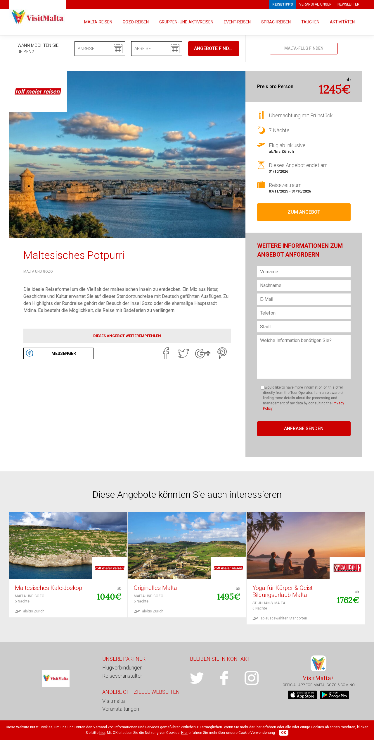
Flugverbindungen (122, 668)
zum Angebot (304, 212)
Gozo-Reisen (136, 22)
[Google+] (202, 353)
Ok (283, 733)
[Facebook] (166, 353)
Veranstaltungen (315, 4)
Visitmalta (113, 701)
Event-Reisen (237, 22)
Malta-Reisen (98, 22)
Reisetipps (282, 4)
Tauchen (310, 22)
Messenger (63, 353)
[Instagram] (258, 678)
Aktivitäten (342, 22)
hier (102, 733)
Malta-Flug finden (303, 48)
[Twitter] (183, 353)
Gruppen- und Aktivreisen (186, 22)
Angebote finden (214, 48)
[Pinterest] (222, 353)
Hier (184, 733)
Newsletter (348, 4)
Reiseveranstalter (122, 676)
